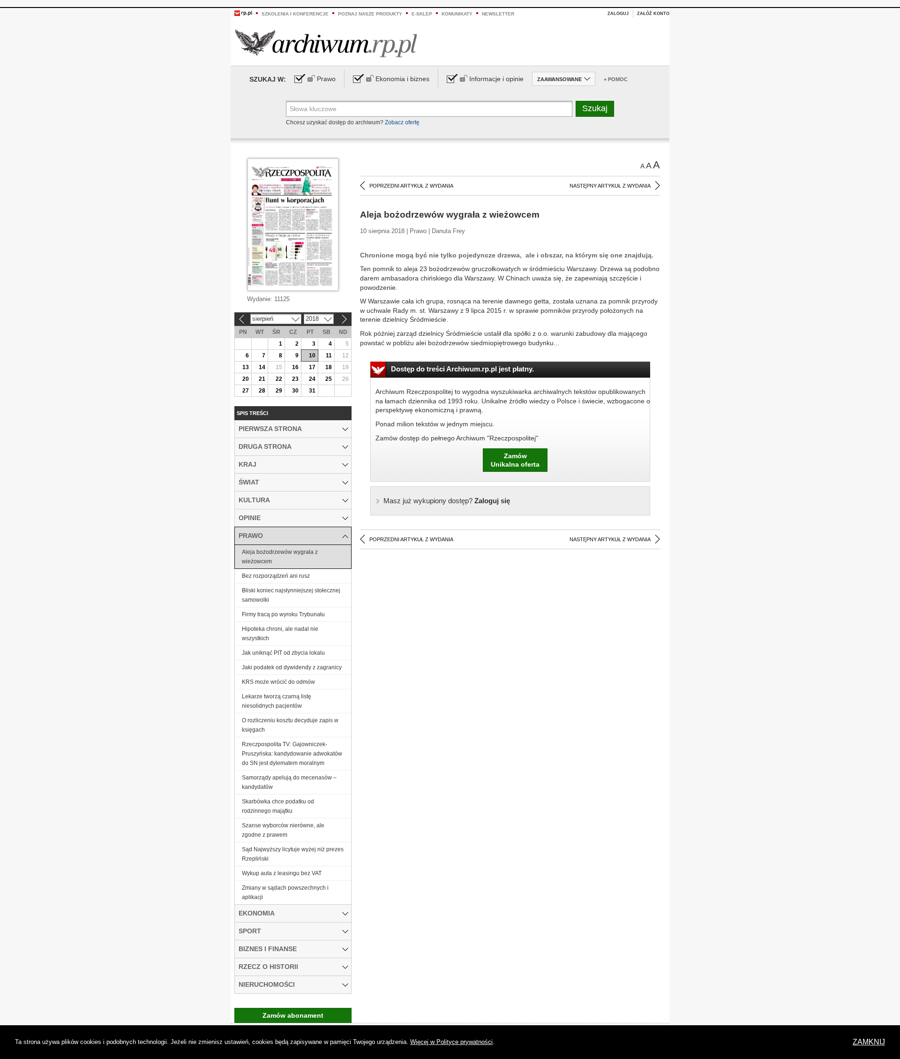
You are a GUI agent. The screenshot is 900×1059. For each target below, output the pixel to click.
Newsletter (498, 13)
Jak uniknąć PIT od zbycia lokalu (283, 653)
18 (328, 367)
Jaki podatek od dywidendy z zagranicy (292, 667)
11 (329, 355)
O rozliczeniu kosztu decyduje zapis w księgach (290, 725)
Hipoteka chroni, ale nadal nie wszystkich (280, 634)
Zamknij (869, 1042)
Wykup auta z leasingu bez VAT (282, 873)
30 (295, 390)
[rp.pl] (243, 12)
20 (245, 379)
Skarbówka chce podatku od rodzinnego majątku (278, 806)
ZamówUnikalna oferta (515, 460)
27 (245, 390)
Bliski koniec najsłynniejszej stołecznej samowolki (291, 595)
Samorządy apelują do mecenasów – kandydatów (289, 782)
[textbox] (429, 109)
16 (295, 367)
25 (328, 379)
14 (262, 367)
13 (245, 367)
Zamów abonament (292, 1015)
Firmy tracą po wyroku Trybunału (283, 614)
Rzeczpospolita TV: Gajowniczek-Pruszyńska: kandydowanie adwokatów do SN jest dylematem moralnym (292, 753)
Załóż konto (653, 13)
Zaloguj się (446, 501)
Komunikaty (457, 13)
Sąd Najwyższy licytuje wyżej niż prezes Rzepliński (293, 854)
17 (312, 367)
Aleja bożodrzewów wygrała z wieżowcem (280, 557)
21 (262, 379)
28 (262, 390)
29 (279, 390)
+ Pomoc (616, 79)
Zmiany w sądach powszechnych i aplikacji (285, 892)
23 (295, 379)
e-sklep (422, 13)
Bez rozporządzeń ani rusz (276, 576)
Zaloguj (618, 13)
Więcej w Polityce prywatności (451, 1041)
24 (312, 379)
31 (312, 390)
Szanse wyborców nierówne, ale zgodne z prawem (283, 830)
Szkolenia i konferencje (295, 13)
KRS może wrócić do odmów (278, 682)
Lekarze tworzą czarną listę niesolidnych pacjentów (276, 701)
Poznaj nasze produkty (370, 13)
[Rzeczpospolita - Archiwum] (326, 42)
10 (312, 355)
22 (279, 379)
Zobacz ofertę (402, 122)
